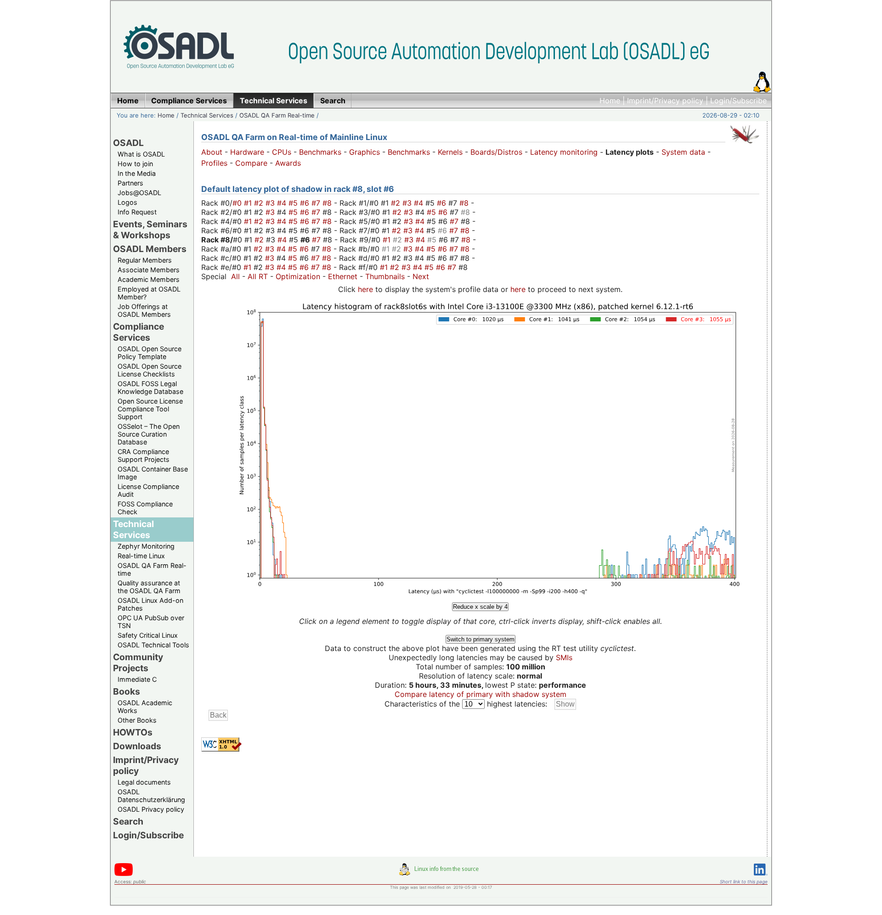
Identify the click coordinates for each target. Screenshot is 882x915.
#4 (282, 203)
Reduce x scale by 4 (480, 606)
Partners (130, 183)
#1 (249, 203)
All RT (258, 276)
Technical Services (207, 115)
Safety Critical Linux (148, 635)
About (211, 152)
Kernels (450, 152)
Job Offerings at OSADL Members (144, 310)
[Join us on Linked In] (761, 877)
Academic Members (149, 279)
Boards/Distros (496, 152)
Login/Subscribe (738, 100)
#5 (294, 203)
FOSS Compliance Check (145, 508)
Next (421, 276)
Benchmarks (320, 152)
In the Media (137, 173)
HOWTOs (133, 732)
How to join (135, 164)
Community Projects (138, 662)
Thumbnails (385, 276)
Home (609, 100)
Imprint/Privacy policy (665, 100)
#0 (238, 203)
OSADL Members (150, 248)
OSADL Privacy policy (151, 809)
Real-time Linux (141, 556)
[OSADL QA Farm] (744, 145)
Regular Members (145, 260)
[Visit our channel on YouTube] (123, 874)
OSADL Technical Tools (153, 645)
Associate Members (149, 270)
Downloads (137, 746)
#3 (271, 203)
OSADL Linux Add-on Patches (150, 604)
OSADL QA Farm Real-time (277, 115)
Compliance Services (138, 332)
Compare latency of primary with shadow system (480, 694)
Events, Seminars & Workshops (150, 230)
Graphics (364, 152)
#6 (305, 203)
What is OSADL (141, 154)
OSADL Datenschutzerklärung (151, 795)
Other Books (137, 720)
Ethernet (342, 276)
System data (683, 152)
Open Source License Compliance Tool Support (150, 409)
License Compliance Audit (148, 490)
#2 (260, 203)
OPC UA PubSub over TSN (151, 621)
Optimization (298, 276)
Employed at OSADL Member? (149, 293)
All (235, 276)
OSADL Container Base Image (153, 473)
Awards (288, 163)
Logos (127, 202)
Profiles (214, 163)
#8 (328, 203)
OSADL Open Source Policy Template (149, 352)
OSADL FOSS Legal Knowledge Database (150, 387)
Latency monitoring (564, 152)
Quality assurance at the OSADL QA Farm (149, 587)
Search (128, 821)
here (365, 289)
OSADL (128, 142)
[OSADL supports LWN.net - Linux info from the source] (441, 872)
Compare (251, 163)
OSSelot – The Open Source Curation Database (149, 434)
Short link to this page (744, 881)
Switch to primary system (480, 639)
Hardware (247, 152)
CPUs (281, 152)
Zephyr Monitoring (146, 546)
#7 (316, 203)
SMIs (564, 657)
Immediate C (137, 679)
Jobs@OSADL (139, 192)
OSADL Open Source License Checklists (149, 370)
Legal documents (144, 782)
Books (126, 691)
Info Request (137, 212)
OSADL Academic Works (145, 706)
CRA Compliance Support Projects (144, 455)
